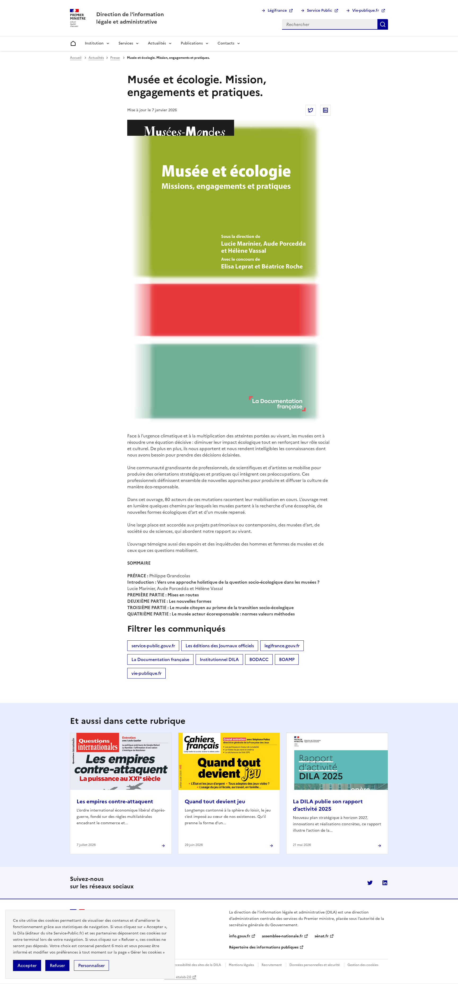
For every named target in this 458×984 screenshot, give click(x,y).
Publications (192, 43)
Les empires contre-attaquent (115, 801)
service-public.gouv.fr (153, 645)
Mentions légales (241, 965)
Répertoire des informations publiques (263, 947)
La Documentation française (160, 659)
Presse (115, 57)
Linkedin (385, 882)
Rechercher (382, 24)
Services (125, 43)
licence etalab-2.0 (177, 977)
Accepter (27, 965)
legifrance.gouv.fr (282, 645)
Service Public (319, 10)
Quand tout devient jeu (215, 801)
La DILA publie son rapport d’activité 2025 (328, 805)
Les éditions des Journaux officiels (220, 645)
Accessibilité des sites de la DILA (196, 965)
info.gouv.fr (239, 936)
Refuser (57, 965)
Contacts (226, 43)
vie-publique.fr (146, 673)
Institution (94, 43)
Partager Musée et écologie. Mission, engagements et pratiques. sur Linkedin (325, 110)
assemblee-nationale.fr (282, 936)
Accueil (75, 57)
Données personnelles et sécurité (314, 965)
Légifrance (277, 10)
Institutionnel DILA (219, 659)
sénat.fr (322, 936)
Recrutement (272, 965)
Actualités (157, 43)
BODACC (258, 659)
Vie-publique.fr (365, 10)
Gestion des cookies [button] (362, 965)
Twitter (370, 882)
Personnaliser (91, 965)
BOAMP (286, 659)
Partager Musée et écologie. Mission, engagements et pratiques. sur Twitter (310, 110)
